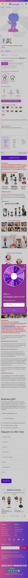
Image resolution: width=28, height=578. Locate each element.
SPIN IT (14, 310)
